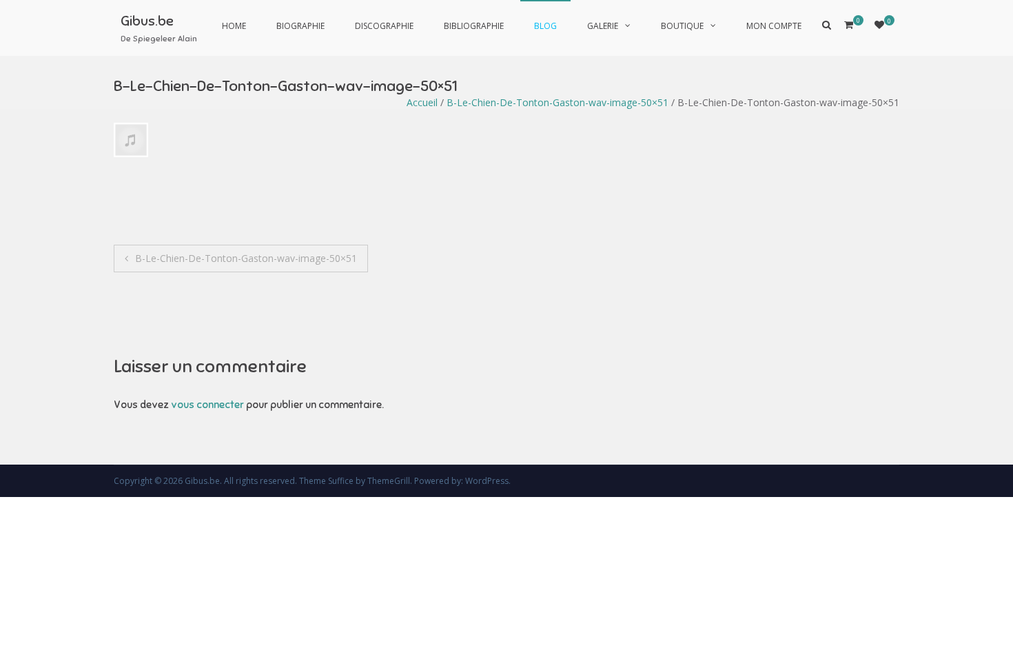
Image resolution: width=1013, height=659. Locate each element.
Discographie (384, 26)
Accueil (422, 102)
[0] (879, 24)
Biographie (300, 26)
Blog (545, 26)
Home (234, 26)
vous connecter (207, 404)
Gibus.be (147, 21)
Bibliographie (474, 26)
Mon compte (773, 26)
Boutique (682, 26)
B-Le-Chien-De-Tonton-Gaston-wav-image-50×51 (557, 102)
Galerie (602, 26)
